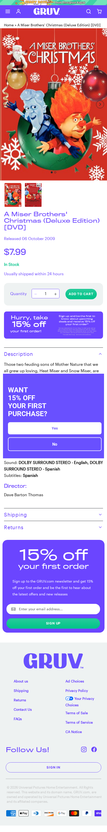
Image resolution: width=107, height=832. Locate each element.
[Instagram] (84, 749)
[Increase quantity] (55, 294)
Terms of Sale (76, 713)
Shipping (21, 690)
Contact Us (23, 709)
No (54, 444)
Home (9, 25)
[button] (7, 11)
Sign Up (53, 623)
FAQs (18, 719)
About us (21, 681)
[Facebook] (94, 749)
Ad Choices (74, 681)
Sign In (53, 767)
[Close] (98, 379)
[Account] (18, 11)
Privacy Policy (76, 690)
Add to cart (81, 294)
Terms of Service (79, 722)
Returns (20, 700)
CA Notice (73, 732)
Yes (55, 428)
